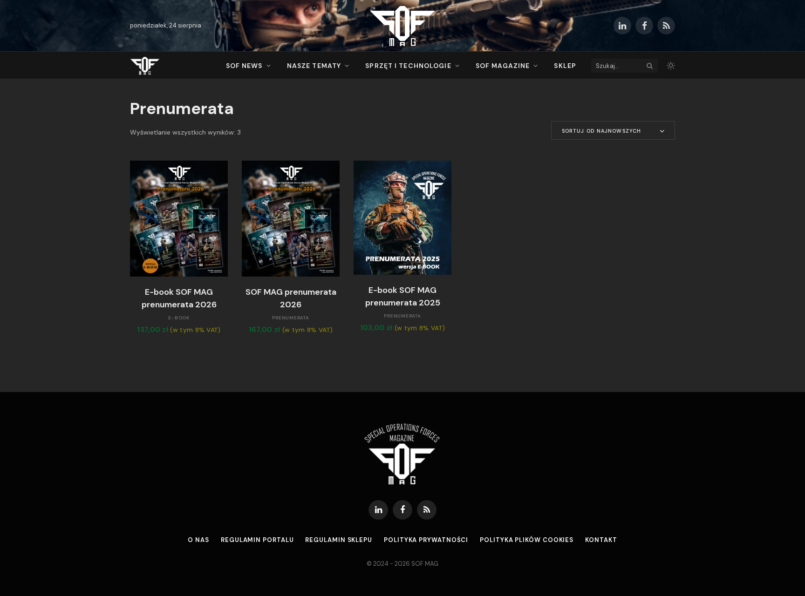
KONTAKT (601, 540)
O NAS (198, 540)
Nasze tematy (314, 65)
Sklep (565, 65)
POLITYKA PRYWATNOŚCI (426, 540)
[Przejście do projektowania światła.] (670, 65)
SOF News (244, 65)
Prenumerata (290, 318)
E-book (179, 318)
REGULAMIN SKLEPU (338, 540)
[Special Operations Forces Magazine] (402, 25)
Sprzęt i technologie (408, 65)
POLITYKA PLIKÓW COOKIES (526, 540)
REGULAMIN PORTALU (257, 540)
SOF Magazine (503, 65)
